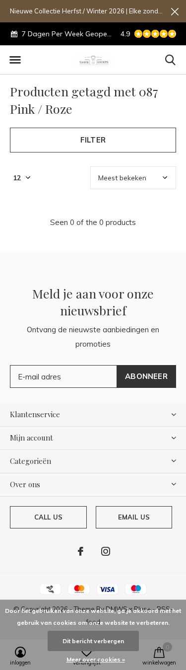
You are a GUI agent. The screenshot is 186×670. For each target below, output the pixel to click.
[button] (15, 60)
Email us (134, 517)
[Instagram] (105, 551)
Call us (48, 517)
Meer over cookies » (95, 659)
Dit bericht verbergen (93, 641)
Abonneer (146, 376)
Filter (93, 140)
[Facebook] (80, 551)
